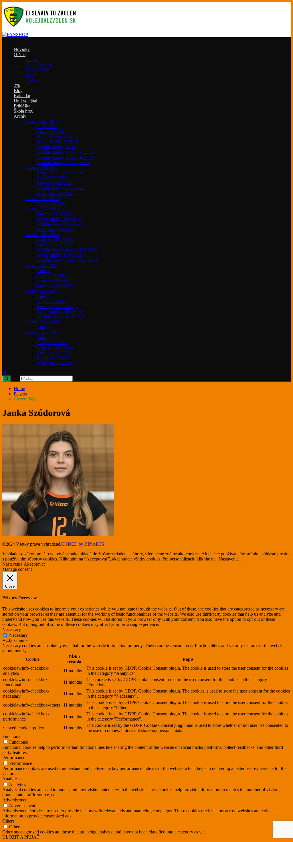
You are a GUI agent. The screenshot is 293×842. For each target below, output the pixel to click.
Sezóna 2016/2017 (42, 265)
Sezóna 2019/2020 (42, 198)
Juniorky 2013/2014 (55, 347)
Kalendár (22, 95)
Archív (20, 116)
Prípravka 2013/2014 (56, 363)
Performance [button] (13, 757)
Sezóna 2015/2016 (42, 291)
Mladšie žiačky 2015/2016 (60, 316)
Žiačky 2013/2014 (53, 358)
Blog (18, 90)
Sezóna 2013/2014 (42, 332)
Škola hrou (23, 111)
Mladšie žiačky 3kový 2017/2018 (67, 260)
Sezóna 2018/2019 (42, 208)
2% (17, 85)
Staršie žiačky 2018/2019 (59, 219)
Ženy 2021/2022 (52, 177)
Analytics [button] (10, 778)
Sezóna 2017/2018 (42, 234)
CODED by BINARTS (82, 544)
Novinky (22, 49)
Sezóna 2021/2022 (42, 167)
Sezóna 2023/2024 (42, 121)
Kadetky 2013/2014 (55, 352)
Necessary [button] (11, 629)
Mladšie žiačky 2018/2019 (60, 224)
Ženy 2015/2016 (52, 301)
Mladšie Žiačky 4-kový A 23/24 (65, 152)
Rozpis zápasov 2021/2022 (61, 172)
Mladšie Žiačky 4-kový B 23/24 (65, 157)
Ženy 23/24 (47, 126)
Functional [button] (11, 736)
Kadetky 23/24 (50, 131)
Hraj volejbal (25, 100)
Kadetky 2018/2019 (55, 214)
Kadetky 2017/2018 (55, 244)
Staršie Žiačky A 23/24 (57, 136)
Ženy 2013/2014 (52, 342)
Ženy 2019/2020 (52, 203)
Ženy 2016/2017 (52, 275)
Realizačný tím (38, 64)
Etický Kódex (37, 69)
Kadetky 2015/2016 (55, 306)
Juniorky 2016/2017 (55, 280)
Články (43, 270)
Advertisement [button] (15, 799)
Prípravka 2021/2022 (56, 193)
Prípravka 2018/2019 (56, 229)
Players (20, 393)
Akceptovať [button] (34, 564)
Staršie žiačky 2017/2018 (59, 255)
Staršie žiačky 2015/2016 (59, 311)
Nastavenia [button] (12, 564)
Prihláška (22, 105)
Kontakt (32, 80)
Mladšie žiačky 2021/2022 (60, 188)
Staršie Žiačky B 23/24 (57, 141)
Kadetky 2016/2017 (55, 286)
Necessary (18, 635)
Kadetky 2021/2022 (55, 183)
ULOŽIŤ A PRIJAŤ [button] (20, 837)
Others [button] (8, 821)
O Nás (19, 54)
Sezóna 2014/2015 (42, 322)
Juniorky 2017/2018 (55, 239)
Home (19, 388)
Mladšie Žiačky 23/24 (56, 147)
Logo (30, 75)
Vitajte (31, 59)
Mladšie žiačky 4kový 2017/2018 (67, 250)
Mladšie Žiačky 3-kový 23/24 (63, 162)
